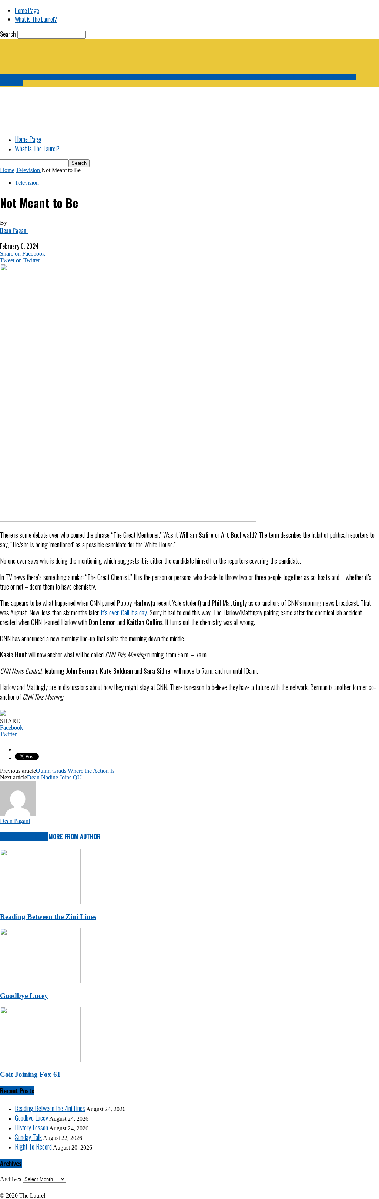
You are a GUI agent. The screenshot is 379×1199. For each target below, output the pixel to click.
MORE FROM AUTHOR (74, 836)
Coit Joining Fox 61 (30, 1074)
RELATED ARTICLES (24, 836)
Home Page (27, 10)
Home (7, 170)
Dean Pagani (14, 230)
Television (27, 183)
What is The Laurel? (36, 19)
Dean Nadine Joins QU (54, 777)
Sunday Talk (28, 1137)
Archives (10, 1179)
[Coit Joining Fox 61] (40, 1060)
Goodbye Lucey (24, 996)
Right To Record (33, 1146)
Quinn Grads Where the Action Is (75, 771)
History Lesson (31, 1127)
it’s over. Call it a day (123, 612)
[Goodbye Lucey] (40, 981)
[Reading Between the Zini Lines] (40, 902)
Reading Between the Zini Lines (48, 916)
